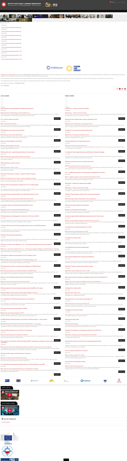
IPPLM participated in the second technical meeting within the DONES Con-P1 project (22, 288)
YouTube (124, 2)
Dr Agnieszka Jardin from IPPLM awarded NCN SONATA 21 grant (17, 205)
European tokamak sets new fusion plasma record (77, 141)
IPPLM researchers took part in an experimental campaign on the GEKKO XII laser (21, 266)
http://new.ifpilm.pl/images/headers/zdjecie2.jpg (11, 31)
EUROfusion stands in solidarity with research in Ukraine (79, 266)
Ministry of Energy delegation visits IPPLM (11, 141)
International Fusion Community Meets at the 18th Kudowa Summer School (19, 194)
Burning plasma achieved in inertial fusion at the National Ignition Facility (83, 341)
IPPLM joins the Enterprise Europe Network (11, 235)
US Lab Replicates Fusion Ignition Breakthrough (77, 247)
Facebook (120, 2)
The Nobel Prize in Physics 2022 (73, 288)
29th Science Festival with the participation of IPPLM (14, 308)
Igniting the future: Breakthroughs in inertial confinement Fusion (81, 119)
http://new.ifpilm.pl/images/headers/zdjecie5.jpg (11, 43)
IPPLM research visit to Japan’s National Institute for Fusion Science (18, 152)
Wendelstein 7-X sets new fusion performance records (78, 130)
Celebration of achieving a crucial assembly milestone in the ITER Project (83, 330)
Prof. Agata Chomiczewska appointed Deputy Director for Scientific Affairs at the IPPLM (23, 364)
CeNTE (117, 2)
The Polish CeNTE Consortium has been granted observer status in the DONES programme (23, 225)
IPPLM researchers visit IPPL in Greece (10, 163)
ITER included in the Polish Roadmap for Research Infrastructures (17, 108)
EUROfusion (3, 74)
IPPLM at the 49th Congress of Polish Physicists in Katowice (16, 353)
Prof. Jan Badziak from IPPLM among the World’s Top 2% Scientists (17, 299)
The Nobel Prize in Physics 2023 (73, 238)
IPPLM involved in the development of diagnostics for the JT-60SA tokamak (19, 184)
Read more (57, 118)
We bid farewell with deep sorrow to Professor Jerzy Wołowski (16, 330)
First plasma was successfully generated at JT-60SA (78, 227)
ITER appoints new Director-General (74, 310)
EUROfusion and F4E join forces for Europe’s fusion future (79, 161)
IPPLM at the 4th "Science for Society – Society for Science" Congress (18, 174)
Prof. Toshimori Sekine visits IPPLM (9, 119)
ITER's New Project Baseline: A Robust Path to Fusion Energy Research (82, 194)
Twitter (122, 2)
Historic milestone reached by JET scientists (76, 350)
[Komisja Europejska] (10, 437)
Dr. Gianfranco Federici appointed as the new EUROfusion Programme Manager (84, 152)
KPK (115, 2)
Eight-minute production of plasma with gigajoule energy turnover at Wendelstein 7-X (86, 277)
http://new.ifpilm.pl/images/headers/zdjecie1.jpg (11, 27)
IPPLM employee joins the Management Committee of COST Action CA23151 (20, 216)
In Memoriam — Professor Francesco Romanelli (77, 108)
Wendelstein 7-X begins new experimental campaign (78, 183)
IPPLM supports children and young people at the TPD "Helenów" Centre (18, 255)
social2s (125, 90)
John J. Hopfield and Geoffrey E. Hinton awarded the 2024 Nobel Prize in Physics (85, 172)
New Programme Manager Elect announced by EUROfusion (79, 256)
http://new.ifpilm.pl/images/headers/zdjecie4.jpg (11, 39)
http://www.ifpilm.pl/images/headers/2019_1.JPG (11, 51)
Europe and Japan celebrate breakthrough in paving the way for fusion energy (84, 216)
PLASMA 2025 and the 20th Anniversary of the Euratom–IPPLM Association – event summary (24, 319)
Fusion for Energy (11, 74)
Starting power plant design (72, 319)
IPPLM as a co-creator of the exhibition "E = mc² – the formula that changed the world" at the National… (26, 244)
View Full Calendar (6, 422)
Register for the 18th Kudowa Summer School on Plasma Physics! (17, 277)
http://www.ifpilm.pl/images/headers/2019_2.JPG (11, 55)
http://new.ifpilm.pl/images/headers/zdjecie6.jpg (11, 47)
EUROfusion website (20, 83)
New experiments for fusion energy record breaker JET (78, 299)
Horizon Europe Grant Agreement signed (75, 361)
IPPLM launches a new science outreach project (12, 130)
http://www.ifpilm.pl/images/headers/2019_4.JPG (11, 59)
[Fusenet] (85, 381)
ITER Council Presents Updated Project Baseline (77, 205)
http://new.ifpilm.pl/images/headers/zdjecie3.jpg (11, 35)
